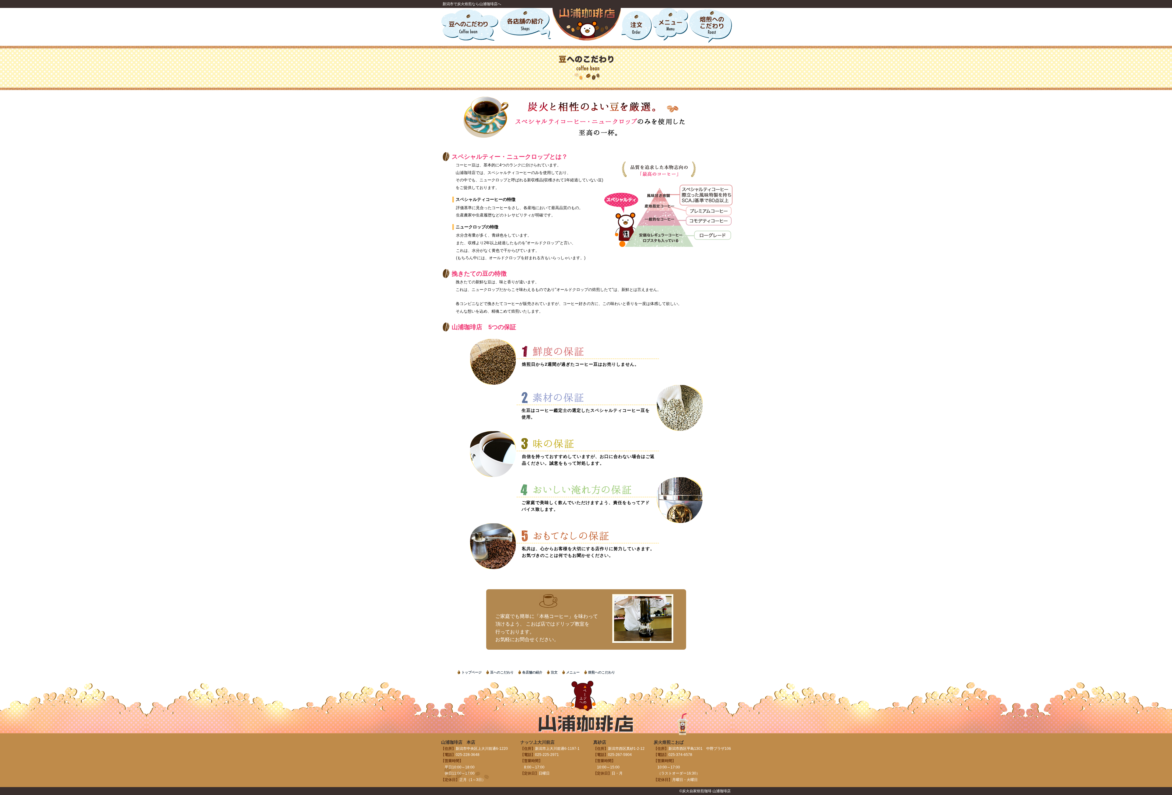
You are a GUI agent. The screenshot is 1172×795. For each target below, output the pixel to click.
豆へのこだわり (502, 672)
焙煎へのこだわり (601, 672)
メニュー (573, 672)
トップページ (471, 672)
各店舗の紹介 (532, 672)
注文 (554, 672)
